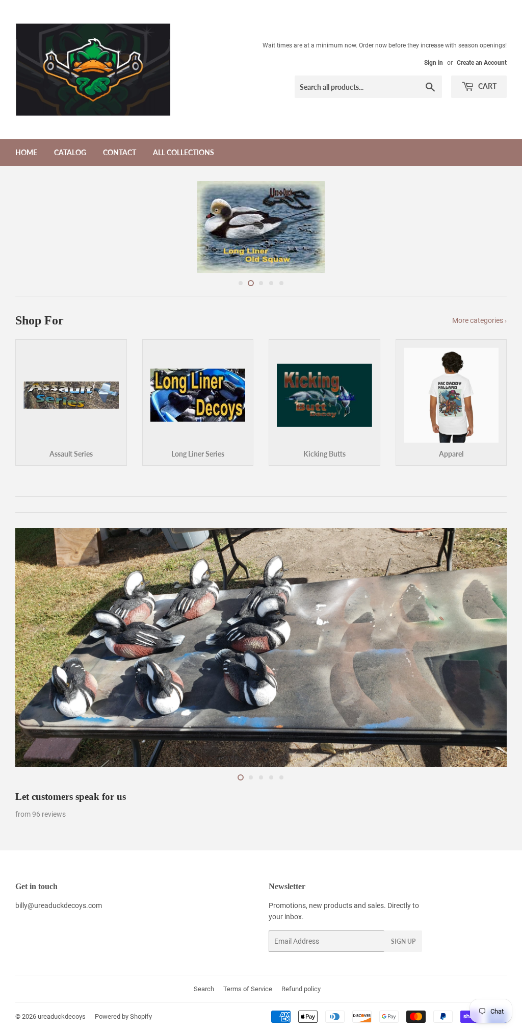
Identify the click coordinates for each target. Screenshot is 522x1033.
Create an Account (482, 62)
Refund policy (301, 989)
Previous (31, 227)
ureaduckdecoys (62, 1016)
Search (204, 989)
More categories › (479, 320)
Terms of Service (247, 989)
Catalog (70, 152)
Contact (119, 152)
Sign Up (403, 941)
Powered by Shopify (123, 1016)
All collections (183, 152)
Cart (487, 86)
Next (490, 227)
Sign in (433, 62)
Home (26, 152)
